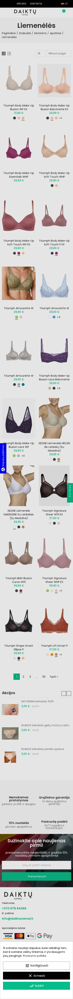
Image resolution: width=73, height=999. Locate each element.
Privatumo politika (34, 956)
